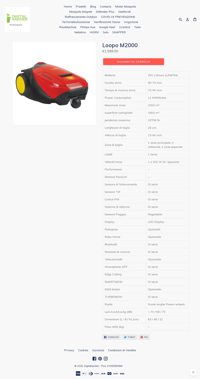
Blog (93, 6)
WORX (94, 32)
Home (68, 6)
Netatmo (80, 32)
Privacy (69, 350)
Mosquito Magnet (80, 11)
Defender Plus (105, 11)
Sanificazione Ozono (107, 22)
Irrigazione (131, 22)
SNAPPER (119, 32)
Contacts (105, 6)
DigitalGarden (91, 365)
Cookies (83, 350)
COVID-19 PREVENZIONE (118, 17)
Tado (137, 27)
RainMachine (67, 27)
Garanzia (98, 350)
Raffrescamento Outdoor (81, 17)
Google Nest (107, 27)
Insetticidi (124, 11)
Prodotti (81, 6)
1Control (124, 27)
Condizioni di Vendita (122, 350)
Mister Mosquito (125, 6)
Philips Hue (87, 27)
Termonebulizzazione (76, 22)
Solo (105, 32)
